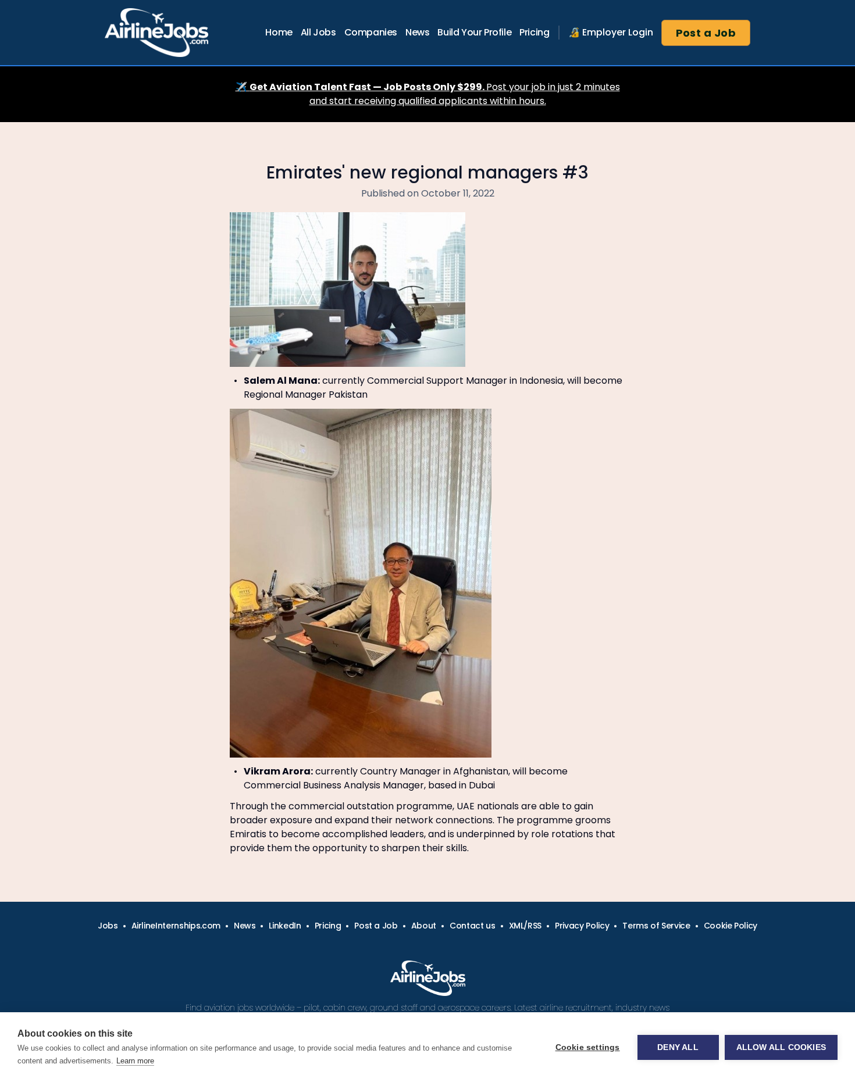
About (423, 925)
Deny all (678, 1047)
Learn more (135, 1060)
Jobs (108, 925)
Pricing (534, 32)
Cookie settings (587, 1047)
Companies (370, 32)
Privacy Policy (582, 925)
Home (278, 32)
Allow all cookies (781, 1047)
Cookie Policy (730, 925)
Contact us (473, 925)
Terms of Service (656, 925)
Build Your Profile (474, 32)
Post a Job (706, 33)
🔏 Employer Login (610, 32)
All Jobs (318, 32)
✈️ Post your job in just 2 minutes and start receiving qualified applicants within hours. (428, 94)
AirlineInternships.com (175, 925)
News (417, 32)
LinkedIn (285, 925)
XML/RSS (525, 925)
